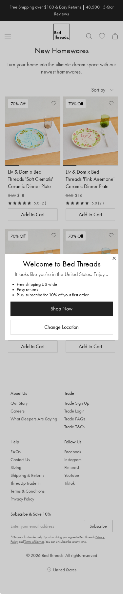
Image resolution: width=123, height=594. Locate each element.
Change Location (61, 327)
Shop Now (61, 308)
